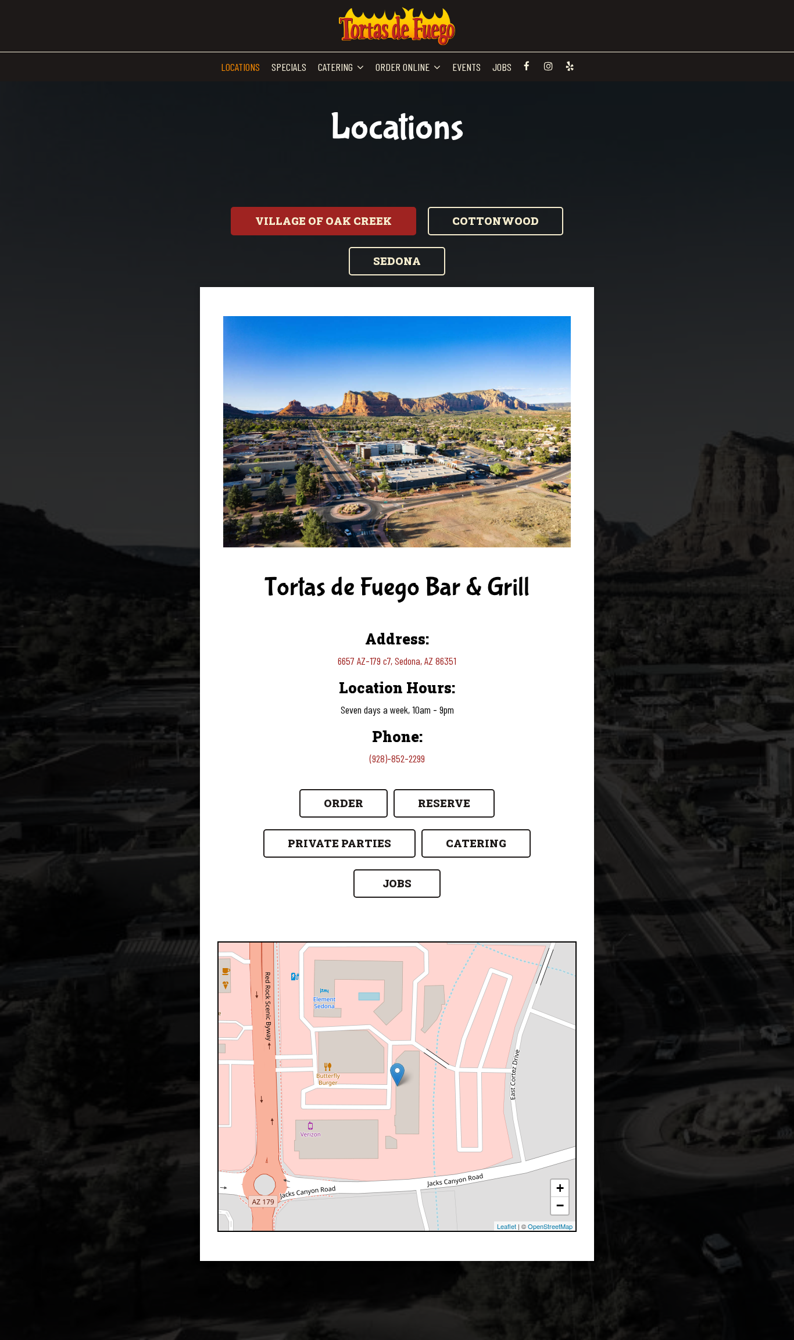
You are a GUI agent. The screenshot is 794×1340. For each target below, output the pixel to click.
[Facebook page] (526, 66)
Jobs (397, 883)
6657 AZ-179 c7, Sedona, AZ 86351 (397, 660)
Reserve (444, 803)
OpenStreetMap (550, 1226)
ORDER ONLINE (403, 67)
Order (343, 803)
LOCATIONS (240, 67)
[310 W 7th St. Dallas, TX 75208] (397, 1075)
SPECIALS (288, 67)
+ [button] (560, 1188)
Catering (476, 843)
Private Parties (339, 843)
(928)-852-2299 (397, 758)
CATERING (336, 67)
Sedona (397, 261)
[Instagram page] (548, 66)
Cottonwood (495, 221)
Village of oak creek (323, 221)
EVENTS (466, 67)
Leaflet (506, 1226)
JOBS (502, 67)
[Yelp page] (569, 66)
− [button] (560, 1205)
